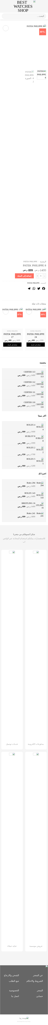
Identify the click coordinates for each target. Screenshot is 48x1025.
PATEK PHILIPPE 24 (35, 335)
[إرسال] (4, 16)
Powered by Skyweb (23, 1021)
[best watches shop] (23, 6)
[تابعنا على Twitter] (19, 1005)
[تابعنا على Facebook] (28, 1005)
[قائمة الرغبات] (38, 6)
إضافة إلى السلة (24, 276)
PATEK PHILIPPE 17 (12, 335)
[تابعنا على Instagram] (24, 1005)
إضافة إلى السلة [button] (35, 345)
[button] (44, 6)
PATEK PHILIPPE (30, 262)
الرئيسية (43, 262)
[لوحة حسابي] (7, 6)
